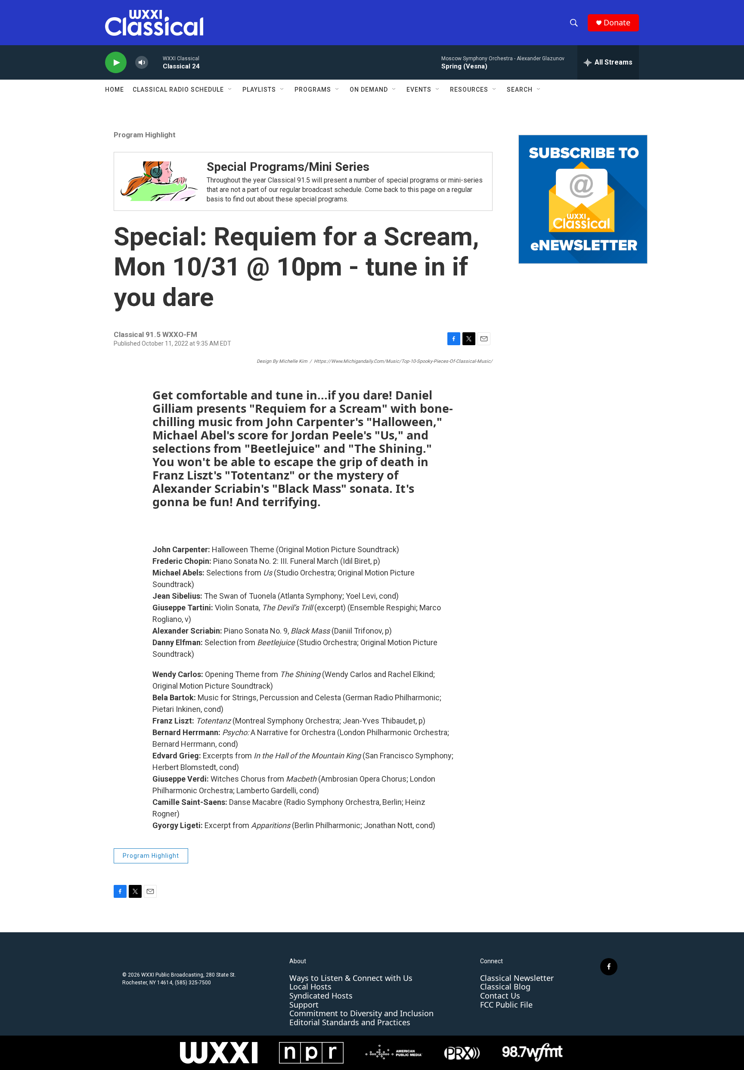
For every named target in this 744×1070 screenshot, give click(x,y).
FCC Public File (506, 1004)
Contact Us (500, 995)
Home (114, 89)
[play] (116, 63)
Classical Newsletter (517, 978)
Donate (617, 22)
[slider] (155, 62)
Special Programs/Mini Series (288, 167)
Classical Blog (505, 986)
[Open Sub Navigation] (230, 89)
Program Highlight (145, 134)
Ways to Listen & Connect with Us (350, 978)
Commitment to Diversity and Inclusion (361, 1013)
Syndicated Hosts (321, 995)
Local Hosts (310, 986)
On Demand (369, 89)
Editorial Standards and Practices (349, 1022)
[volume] (141, 62)
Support (304, 1004)
